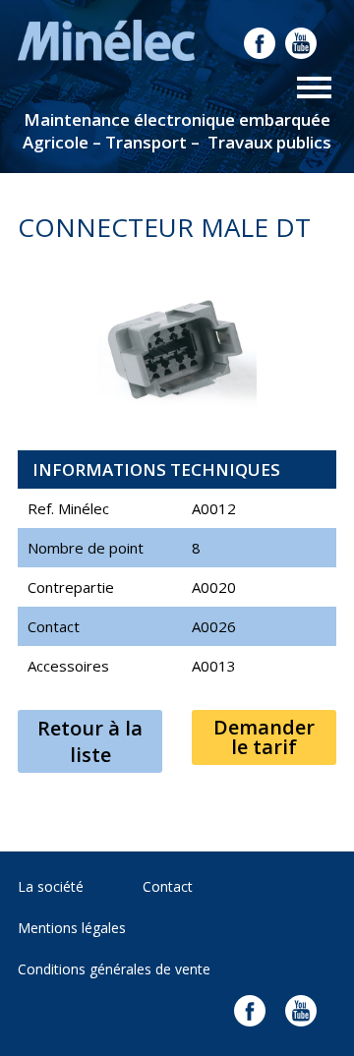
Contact (168, 886)
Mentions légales (72, 927)
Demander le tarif (264, 737)
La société (51, 886)
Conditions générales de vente (114, 969)
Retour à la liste (90, 741)
